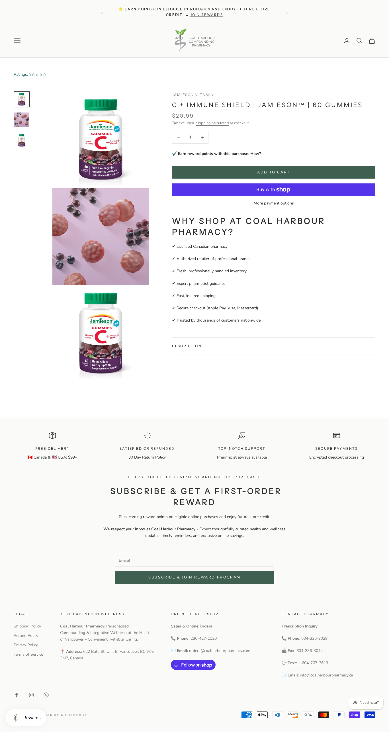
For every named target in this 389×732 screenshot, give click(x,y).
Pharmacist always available (242, 457)
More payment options (274, 203)
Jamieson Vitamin (193, 95)
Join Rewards (206, 15)
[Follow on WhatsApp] (46, 695)
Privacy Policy (26, 645)
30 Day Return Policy (147, 457)
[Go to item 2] (22, 120)
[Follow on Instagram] (31, 695)
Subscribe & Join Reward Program (194, 577)
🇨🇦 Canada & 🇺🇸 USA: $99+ (52, 457)
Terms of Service (28, 654)
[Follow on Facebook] (16, 695)
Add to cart (273, 172)
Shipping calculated (212, 123)
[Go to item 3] (22, 140)
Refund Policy (26, 635)
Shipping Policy (27, 626)
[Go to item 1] (22, 99)
